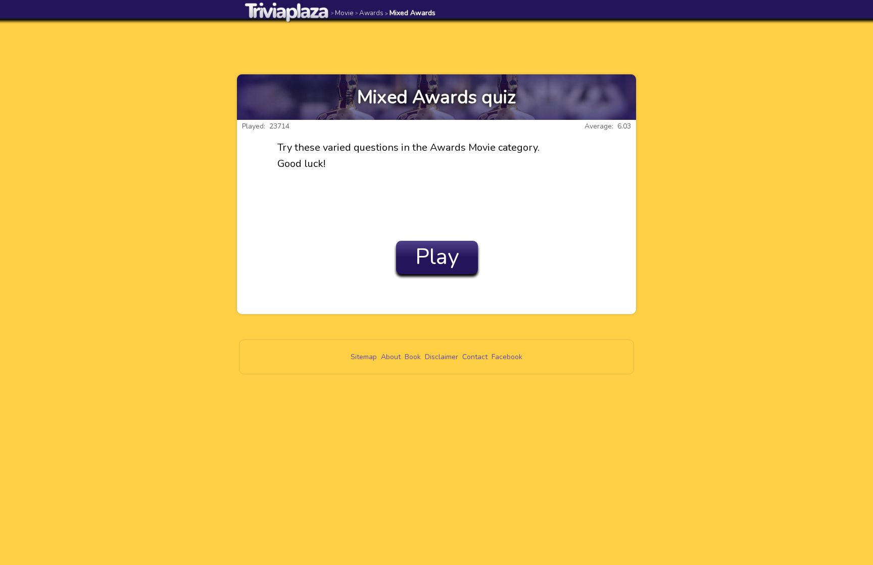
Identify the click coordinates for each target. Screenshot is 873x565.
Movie (342, 13)
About (391, 357)
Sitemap (364, 357)
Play (437, 257)
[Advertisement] (436, 46)
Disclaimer (441, 357)
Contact (475, 357)
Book (413, 357)
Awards (369, 13)
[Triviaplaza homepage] (287, 12)
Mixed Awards (410, 13)
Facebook (507, 357)
